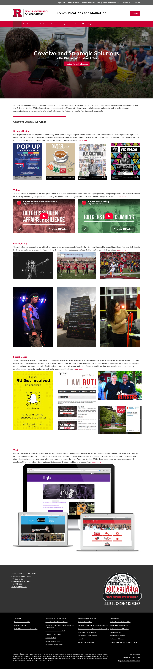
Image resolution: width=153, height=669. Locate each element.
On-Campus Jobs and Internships (53, 24)
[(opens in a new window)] (122, 588)
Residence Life (114, 618)
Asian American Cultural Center (56, 618)
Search (137, 2)
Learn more (82, 140)
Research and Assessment (86, 642)
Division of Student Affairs (131, 657)
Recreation (81, 639)
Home (17, 24)
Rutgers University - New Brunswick (129, 661)
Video (16, 190)
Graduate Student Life (85, 622)
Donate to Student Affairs (22, 622)
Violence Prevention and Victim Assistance (123, 642)
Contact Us (126, 2)
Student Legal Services (117, 639)
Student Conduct (115, 632)
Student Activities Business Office (120, 622)
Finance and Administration (54, 645)
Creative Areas (29, 24)
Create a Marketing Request (76, 64)
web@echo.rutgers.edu (26, 660)
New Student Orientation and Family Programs (92, 625)
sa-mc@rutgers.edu (19, 586)
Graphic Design (21, 130)
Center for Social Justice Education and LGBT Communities (60, 626)
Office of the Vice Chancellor (87, 632)
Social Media (20, 356)
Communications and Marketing (81, 13)
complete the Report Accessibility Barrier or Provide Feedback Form (54, 658)
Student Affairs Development (119, 625)
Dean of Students (51, 638)
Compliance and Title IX (53, 634)
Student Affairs (73, 2)
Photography (20, 243)
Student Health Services (117, 635)
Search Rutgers (135, 654)
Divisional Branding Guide (91, 2)
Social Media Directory (111, 2)
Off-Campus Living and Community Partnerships (93, 629)
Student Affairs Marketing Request (83, 24)
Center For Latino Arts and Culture (57, 622)
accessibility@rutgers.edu (23, 658)
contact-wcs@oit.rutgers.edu (44, 660)
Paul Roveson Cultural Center (87, 635)
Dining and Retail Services (54, 641)
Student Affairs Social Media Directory (26, 629)
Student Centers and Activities (119, 629)
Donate (135, 13)
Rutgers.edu (61, 2)
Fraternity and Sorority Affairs (87, 618)
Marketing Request (20, 625)
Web (15, 449)
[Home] (30, 13)
